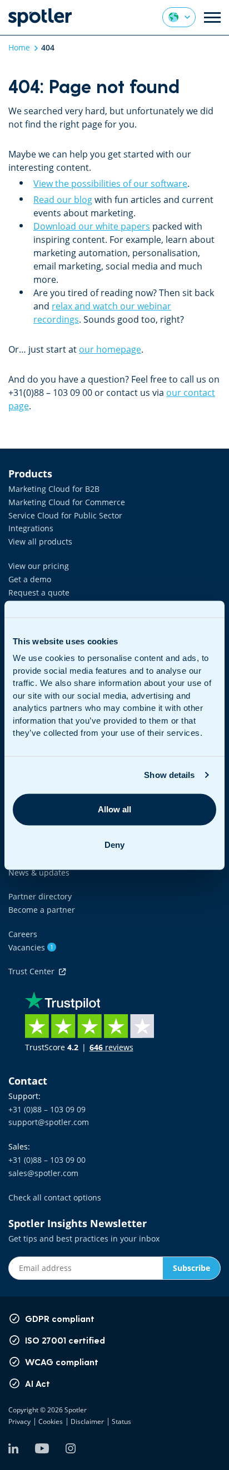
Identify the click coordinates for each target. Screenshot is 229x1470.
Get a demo (29, 579)
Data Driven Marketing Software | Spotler (40, 17)
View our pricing (38, 566)
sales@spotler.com (43, 1173)
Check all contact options (54, 1197)
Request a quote (38, 592)
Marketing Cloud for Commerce (66, 502)
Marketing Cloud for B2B (53, 489)
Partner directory (40, 896)
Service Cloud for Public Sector (65, 515)
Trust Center (33, 971)
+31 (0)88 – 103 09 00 (47, 1159)
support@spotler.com (48, 1122)
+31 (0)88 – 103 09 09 (47, 1109)
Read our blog (62, 200)
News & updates (38, 872)
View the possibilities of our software (110, 183)
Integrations (30, 528)
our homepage (110, 349)
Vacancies (30, 947)
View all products (40, 541)
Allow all (114, 809)
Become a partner (41, 909)
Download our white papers (91, 226)
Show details (169, 775)
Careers (22, 934)
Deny (114, 845)
